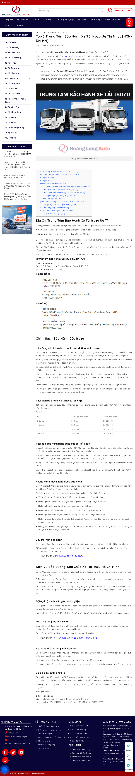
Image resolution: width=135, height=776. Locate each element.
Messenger (129, 769)
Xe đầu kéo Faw (12, 52)
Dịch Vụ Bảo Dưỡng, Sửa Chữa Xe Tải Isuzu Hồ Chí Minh (62, 201)
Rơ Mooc (82, 19)
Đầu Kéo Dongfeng (46, 744)
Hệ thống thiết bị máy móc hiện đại (57, 210)
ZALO (4, 770)
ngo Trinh (59, 45)
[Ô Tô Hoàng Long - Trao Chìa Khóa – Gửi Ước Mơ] (18, 11)
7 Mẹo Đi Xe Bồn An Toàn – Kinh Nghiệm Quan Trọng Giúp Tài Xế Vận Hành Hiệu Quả (17, 196)
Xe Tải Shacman (12, 73)
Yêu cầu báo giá (45, 734)
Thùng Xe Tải (10, 132)
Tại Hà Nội (46, 180)
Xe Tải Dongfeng (12, 57)
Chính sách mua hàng (81, 749)
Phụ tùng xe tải (44, 741)
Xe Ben (47, 19)
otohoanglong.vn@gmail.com (17, 743)
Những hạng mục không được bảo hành (59, 195)
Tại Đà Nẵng (47, 178)
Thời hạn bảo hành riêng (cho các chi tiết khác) (62, 192)
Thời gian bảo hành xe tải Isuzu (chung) (59, 189)
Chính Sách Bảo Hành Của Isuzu (52, 184)
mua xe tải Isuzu (71, 56)
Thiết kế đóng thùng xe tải (49, 726)
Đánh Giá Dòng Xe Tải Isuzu (68, 555)
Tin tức (39, 33)
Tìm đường (129, 750)
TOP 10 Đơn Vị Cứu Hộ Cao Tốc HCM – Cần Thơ (16, 176)
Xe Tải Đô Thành (12, 93)
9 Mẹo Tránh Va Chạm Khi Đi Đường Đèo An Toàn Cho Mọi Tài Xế (17, 186)
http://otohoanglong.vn (17, 737)
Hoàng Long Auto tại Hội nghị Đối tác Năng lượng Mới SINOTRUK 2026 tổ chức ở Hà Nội (17, 165)
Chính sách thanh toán (81, 760)
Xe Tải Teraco (11, 88)
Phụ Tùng (95, 19)
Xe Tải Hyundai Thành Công (15, 100)
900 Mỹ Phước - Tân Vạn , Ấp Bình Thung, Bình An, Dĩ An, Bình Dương (118, 745)
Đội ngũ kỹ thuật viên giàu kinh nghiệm (58, 204)
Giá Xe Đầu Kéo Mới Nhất (80, 726)
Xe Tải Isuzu (10, 63)
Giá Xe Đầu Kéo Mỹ (78, 730)
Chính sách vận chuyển (81, 757)
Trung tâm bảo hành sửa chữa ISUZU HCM (59, 175)
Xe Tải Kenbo (10, 122)
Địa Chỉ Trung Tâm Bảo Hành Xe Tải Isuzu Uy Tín (59, 171)
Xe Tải (36, 19)
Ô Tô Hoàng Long (21, 773)
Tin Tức (7, 25)
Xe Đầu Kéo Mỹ (11, 47)
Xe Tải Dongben (12, 83)
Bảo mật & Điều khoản (81, 753)
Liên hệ (19, 25)
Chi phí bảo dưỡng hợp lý (52, 213)
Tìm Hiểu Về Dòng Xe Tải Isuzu (55, 33)
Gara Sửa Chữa (112, 19)
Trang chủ (9, 19)
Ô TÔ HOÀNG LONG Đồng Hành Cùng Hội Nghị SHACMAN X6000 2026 (18, 154)
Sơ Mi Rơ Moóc (11, 78)
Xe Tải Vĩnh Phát (12, 107)
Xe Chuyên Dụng (64, 19)
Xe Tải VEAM (10, 117)
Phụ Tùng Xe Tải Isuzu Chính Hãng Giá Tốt (75, 637)
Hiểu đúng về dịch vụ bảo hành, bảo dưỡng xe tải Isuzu (65, 187)
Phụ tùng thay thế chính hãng (54, 207)
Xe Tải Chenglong (12, 112)
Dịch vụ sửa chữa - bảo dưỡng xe (51, 737)
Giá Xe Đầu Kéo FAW (79, 733)
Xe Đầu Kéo (22, 19)
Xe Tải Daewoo (11, 68)
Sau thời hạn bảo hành (51, 198)
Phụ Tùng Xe (10, 138)
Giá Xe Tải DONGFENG (79, 737)
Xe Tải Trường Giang (14, 127)
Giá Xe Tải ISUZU (77, 741)
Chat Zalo (129, 760)
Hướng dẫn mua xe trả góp (49, 730)
